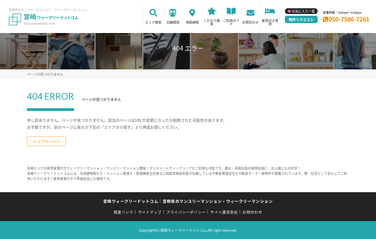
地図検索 (192, 22)
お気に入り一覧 (303, 11)
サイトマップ (150, 212)
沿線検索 (172, 22)
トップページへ (46, 141)
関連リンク (123, 212)
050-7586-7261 (349, 19)
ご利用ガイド (231, 22)
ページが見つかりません (45, 74)
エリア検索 (153, 22)
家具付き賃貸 (270, 22)
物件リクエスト (301, 19)
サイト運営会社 (224, 212)
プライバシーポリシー (186, 212)
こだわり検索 (211, 22)
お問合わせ (250, 22)
